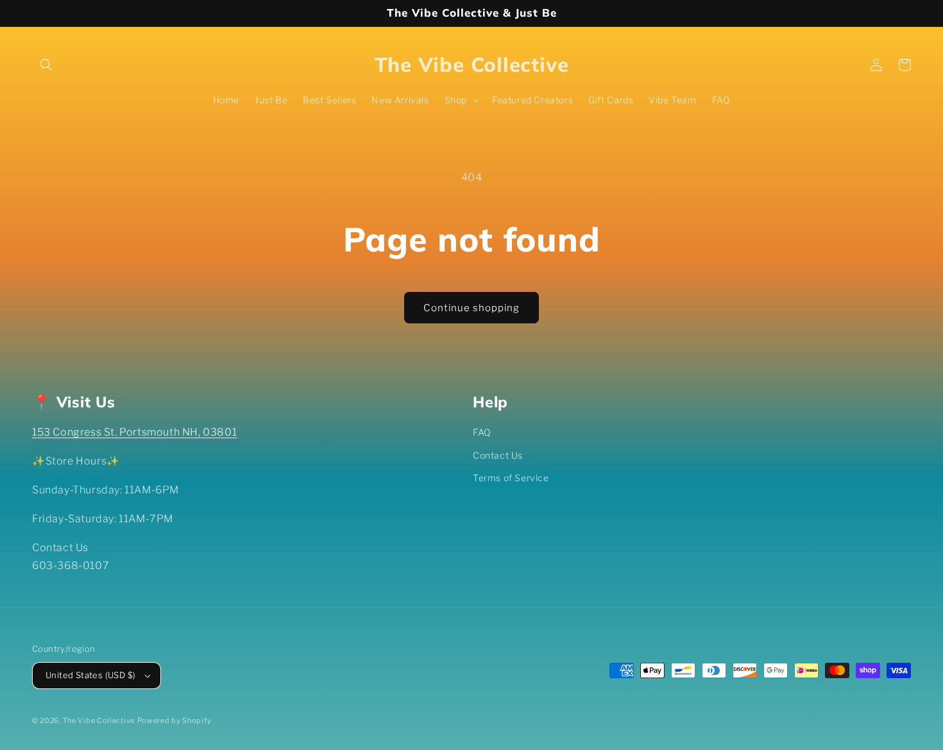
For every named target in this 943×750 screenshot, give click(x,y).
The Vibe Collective (99, 720)
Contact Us (498, 455)
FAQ (482, 432)
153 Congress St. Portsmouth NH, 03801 (134, 432)
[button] (46, 65)
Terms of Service (511, 477)
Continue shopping (471, 308)
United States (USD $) (90, 675)
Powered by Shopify (174, 720)
